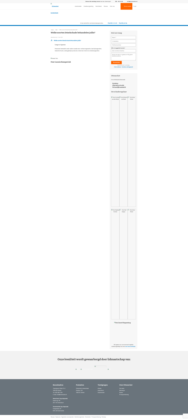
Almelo (99, 388)
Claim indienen (117, 67)
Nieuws (52, 417)
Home (52, 29)
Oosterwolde (101, 392)
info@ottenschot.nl (132, 1)
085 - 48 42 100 (119, 1)
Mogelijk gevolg (123, 23)
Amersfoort (101, 390)
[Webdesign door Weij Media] (136, 417)
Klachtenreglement (74, 417)
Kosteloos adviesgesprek (127, 67)
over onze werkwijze (130, 346)
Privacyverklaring (124, 394)
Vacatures (56, 417)
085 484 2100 (58, 392)
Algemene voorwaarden (64, 417)
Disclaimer (81, 417)
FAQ (56, 29)
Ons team (121, 388)
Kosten (121, 392)
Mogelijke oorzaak (112, 23)
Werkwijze (122, 390)
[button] (79, 40)
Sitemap (93, 417)
